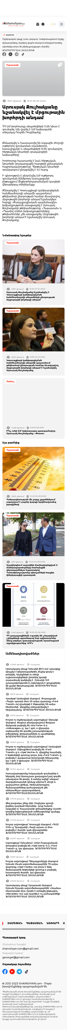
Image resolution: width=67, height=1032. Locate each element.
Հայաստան (12, 65)
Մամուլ (10, 381)
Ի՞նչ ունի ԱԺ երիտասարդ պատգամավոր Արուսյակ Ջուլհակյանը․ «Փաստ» (30, 432)
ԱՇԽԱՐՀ (53, 923)
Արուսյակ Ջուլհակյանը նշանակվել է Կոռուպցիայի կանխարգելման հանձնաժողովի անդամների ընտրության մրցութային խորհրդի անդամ (30, 296)
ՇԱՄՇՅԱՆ (14, 923)
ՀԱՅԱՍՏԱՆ (34, 923)
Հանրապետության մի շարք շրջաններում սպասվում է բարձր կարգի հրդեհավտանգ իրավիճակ (31, 502)
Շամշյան (35, 664)
